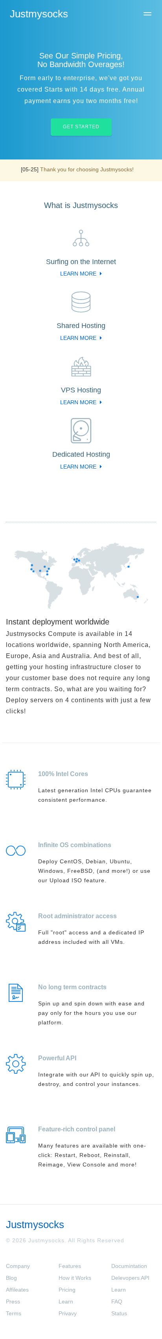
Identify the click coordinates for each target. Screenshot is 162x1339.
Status (119, 1313)
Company (18, 1266)
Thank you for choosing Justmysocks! (87, 169)
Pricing (67, 1289)
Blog (11, 1278)
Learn (66, 1301)
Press (13, 1301)
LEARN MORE (79, 273)
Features (70, 1266)
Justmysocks (39, 14)
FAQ (116, 1301)
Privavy (68, 1313)
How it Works (75, 1278)
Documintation (129, 1266)
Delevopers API (130, 1278)
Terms (13, 1313)
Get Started (81, 126)
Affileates (17, 1289)
